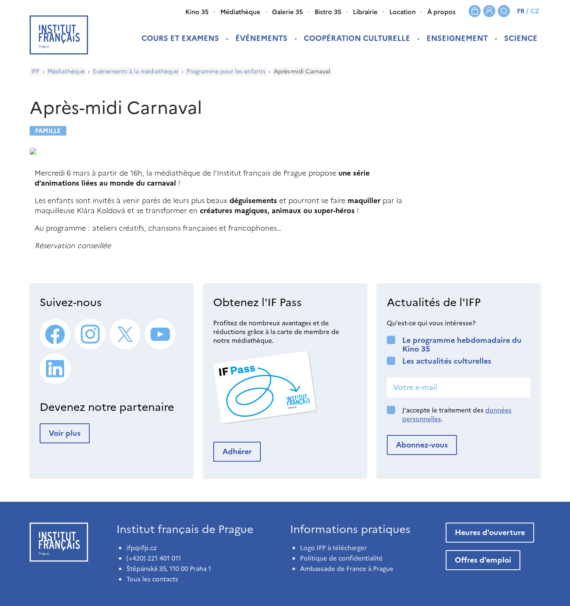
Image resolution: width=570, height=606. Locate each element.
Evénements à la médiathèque (135, 72)
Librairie (365, 12)
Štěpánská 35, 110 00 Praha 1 (168, 568)
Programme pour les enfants (226, 72)
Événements (261, 38)
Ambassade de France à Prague (346, 568)
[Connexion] (489, 11)
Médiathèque (240, 12)
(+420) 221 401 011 (153, 558)
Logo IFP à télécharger (333, 548)
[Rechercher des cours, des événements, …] (504, 11)
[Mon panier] (474, 11)
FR (521, 11)
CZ (534, 11)
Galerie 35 (287, 12)
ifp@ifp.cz (141, 548)
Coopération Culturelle (357, 38)
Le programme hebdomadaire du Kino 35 (462, 344)
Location (402, 12)
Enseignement (457, 38)
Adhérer (237, 451)
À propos (441, 12)
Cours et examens (180, 38)
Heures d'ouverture (490, 532)
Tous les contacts (152, 579)
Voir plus (65, 433)
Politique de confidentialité (341, 558)
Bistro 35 (328, 12)
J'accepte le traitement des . (457, 414)
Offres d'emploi (483, 560)
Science (520, 38)
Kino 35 (197, 12)
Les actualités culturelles (446, 361)
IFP (35, 72)
